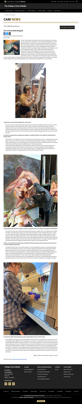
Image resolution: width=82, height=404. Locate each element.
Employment (68, 391)
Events (56, 369)
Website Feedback (15, 391)
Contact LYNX (67, 376)
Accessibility (51, 391)
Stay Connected (28, 371)
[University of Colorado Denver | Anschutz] (14, 2)
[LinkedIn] (14, 385)
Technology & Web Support (43, 371)
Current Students (31, 10)
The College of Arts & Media (15, 6)
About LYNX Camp (68, 369)
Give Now (76, 391)
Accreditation (60, 391)
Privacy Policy (33, 391)
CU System (25, 391)
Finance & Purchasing (42, 374)
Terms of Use (43, 391)
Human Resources (41, 369)
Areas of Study (9, 10)
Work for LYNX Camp (68, 374)
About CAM (57, 10)
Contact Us (6, 391)
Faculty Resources (41, 376)
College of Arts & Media (9, 14)
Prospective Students (20, 10)
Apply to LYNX (67, 371)
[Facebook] (6, 385)
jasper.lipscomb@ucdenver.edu (19, 359)
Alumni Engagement (29, 369)
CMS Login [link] (41, 401)
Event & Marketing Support (43, 379)
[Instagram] (10, 385)
